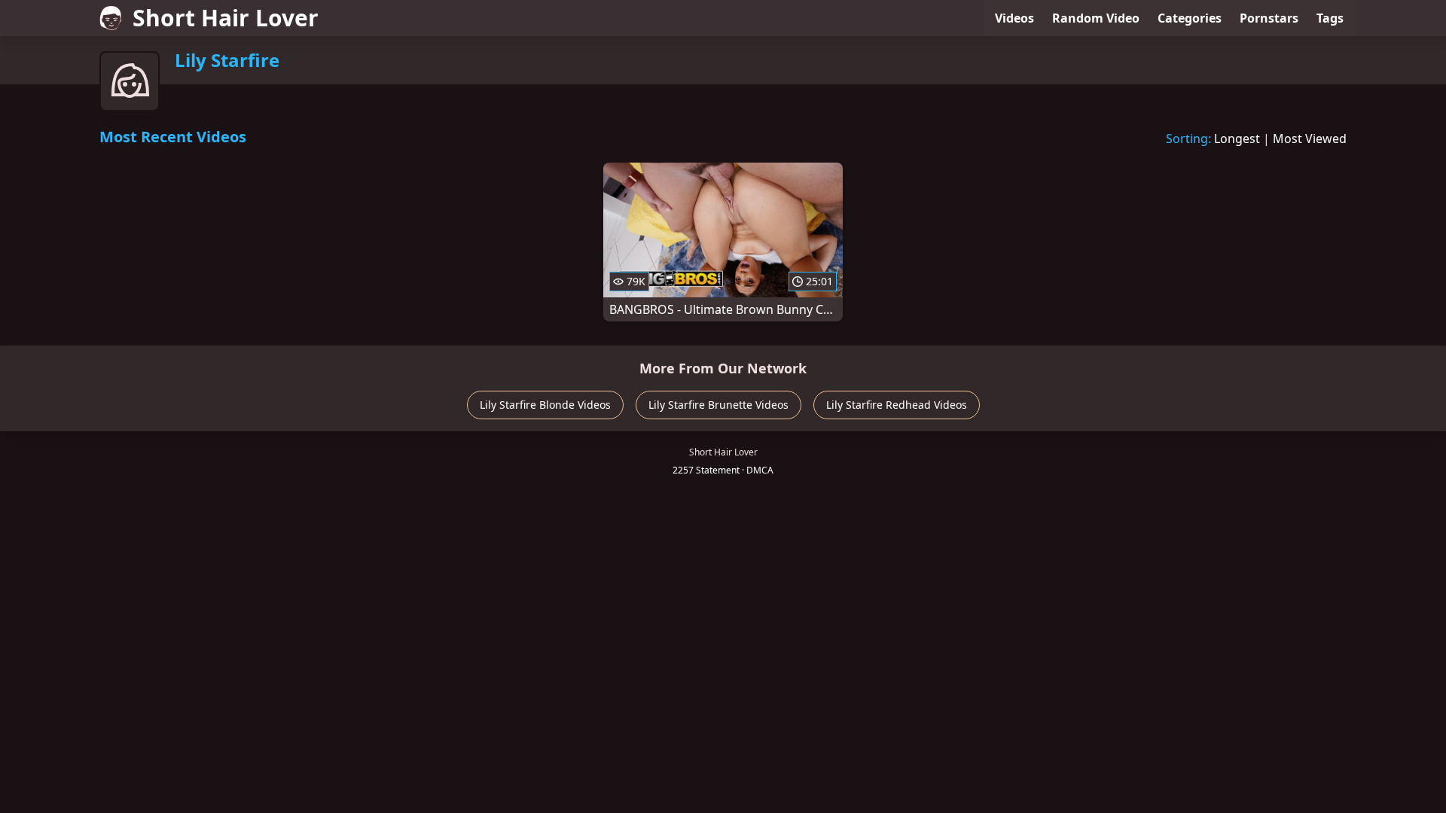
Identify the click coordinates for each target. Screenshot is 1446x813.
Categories (1190, 18)
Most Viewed (1310, 138)
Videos (1014, 18)
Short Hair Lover (226, 17)
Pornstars (1269, 18)
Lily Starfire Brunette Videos (718, 404)
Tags (1330, 18)
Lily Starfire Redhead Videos (896, 404)
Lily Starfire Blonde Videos (545, 404)
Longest (1237, 138)
